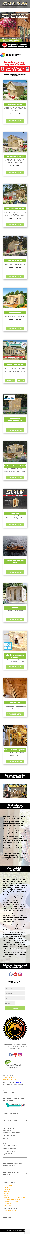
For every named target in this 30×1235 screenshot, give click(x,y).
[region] (15, 27)
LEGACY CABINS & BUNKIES (11, 1210)
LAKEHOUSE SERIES (9, 1189)
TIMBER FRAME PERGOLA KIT (11, 1201)
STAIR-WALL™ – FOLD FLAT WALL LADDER (14, 1197)
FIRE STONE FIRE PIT (9, 1203)
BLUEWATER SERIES (9, 1187)
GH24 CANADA (10, 380)
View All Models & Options (15, 121)
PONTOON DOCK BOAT (10, 1205)
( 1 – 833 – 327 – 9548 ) (8, 1077)
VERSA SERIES (7, 1191)
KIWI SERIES (7, 1193)
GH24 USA (21, 380)
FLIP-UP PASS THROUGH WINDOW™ (13, 1199)
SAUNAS (6, 1195)
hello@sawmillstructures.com (10, 1079)
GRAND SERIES (8, 1185)
